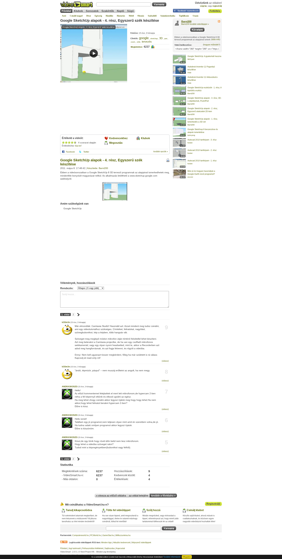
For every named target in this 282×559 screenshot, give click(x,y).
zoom (133, 42)
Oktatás (140, 16)
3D (161, 38)
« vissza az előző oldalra (111, 495)
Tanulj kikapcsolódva (79, 510)
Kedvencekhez (118, 138)
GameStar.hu (108, 535)
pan (165, 38)
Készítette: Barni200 (97, 168)
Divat (88, 16)
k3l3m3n (66, 322)
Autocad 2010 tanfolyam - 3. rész (202, 140)
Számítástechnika (167, 16)
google (144, 38)
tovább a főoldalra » (163, 495)
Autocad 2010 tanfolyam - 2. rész (202, 150)
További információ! (171, 557)
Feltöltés (215, 11)
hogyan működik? (211, 45)
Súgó (130, 11)
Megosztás (116, 142)
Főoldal (66, 11)
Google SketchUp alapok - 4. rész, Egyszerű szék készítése (109, 20)
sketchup (154, 38)
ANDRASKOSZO (69, 386)
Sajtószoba (110, 548)
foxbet (190, 143)
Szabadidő (152, 16)
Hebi (189, 73)
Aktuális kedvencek (121, 542)
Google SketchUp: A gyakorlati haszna (204, 56)
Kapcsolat (120, 548)
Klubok (78, 11)
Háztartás (121, 16)
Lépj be (203, 6)
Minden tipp (106, 542)
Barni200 (186, 21)
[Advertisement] (150, 72)
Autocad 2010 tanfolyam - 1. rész (202, 161)
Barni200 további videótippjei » (195, 24)
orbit (138, 42)
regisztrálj (217, 6)
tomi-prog (191, 135)
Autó (64, 16)
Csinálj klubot (195, 510)
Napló (120, 11)
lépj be (78, 146)
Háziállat (109, 16)
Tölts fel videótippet (118, 510)
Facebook (70, 152)
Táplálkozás (184, 16)
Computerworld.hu (80, 535)
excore (190, 177)
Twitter (86, 152)
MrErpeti (191, 59)
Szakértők (108, 11)
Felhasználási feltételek (92, 548)
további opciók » (160, 151)
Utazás (195, 16)
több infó (215, 39)
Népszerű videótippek (141, 542)
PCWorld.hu (95, 535)
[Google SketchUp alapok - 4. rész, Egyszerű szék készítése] (115, 200)
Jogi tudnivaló (74, 548)
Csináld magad (76, 16)
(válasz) (165, 361)
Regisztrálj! (213, 503)
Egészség (98, 16)
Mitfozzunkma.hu (123, 535)
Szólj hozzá (153, 510)
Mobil (131, 16)
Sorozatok (92, 11)
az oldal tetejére (138, 495)
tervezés (147, 41)
